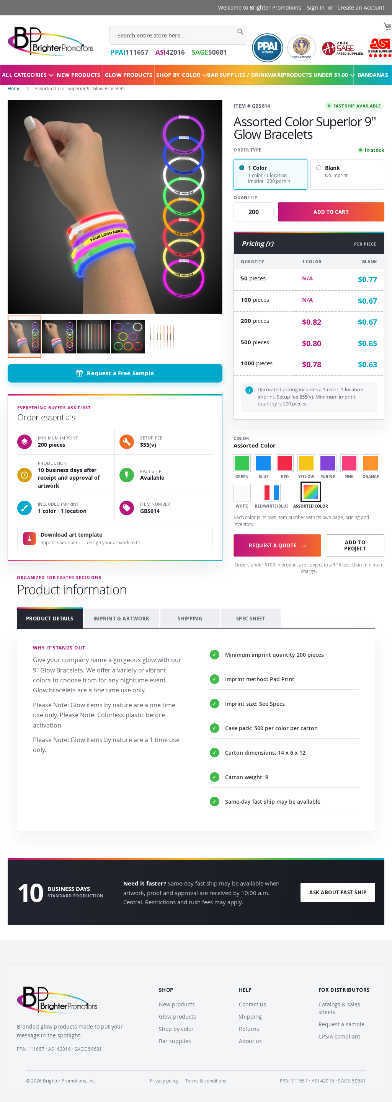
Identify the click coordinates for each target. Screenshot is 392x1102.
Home (14, 88)
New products (177, 1004)
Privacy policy (164, 1081)
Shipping (250, 1016)
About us (250, 1041)
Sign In (316, 7)
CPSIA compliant (339, 1036)
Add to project (355, 545)
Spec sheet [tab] (251, 618)
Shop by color (176, 1028)
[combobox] (178, 35)
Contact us (252, 1004)
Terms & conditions (205, 1081)
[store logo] (50, 41)
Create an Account (360, 7)
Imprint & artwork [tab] (121, 618)
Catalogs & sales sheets (339, 1008)
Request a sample (341, 1024)
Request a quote (277, 545)
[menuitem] (27, 75)
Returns (249, 1028)
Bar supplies (175, 1041)
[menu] (196, 75)
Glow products (177, 1016)
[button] (59, 336)
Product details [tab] (50, 618)
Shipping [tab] (190, 618)
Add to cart (331, 211)
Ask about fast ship (337, 892)
